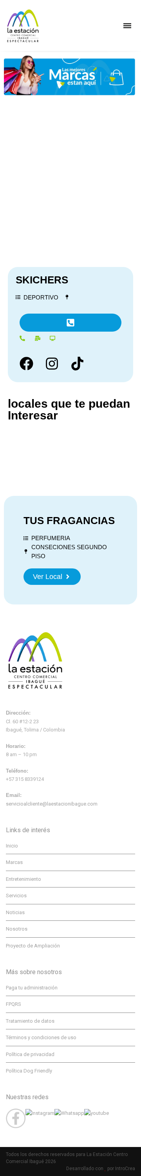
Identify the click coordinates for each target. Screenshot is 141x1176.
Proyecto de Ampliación (33, 946)
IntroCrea (125, 1168)
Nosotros (16, 929)
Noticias (15, 912)
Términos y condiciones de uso (41, 1037)
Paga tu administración (32, 988)
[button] (70, 323)
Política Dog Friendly (29, 1071)
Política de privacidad (30, 1054)
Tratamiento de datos (30, 1021)
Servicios (16, 895)
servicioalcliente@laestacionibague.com (52, 804)
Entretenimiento (23, 879)
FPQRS (13, 1004)
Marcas (14, 862)
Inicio (12, 846)
